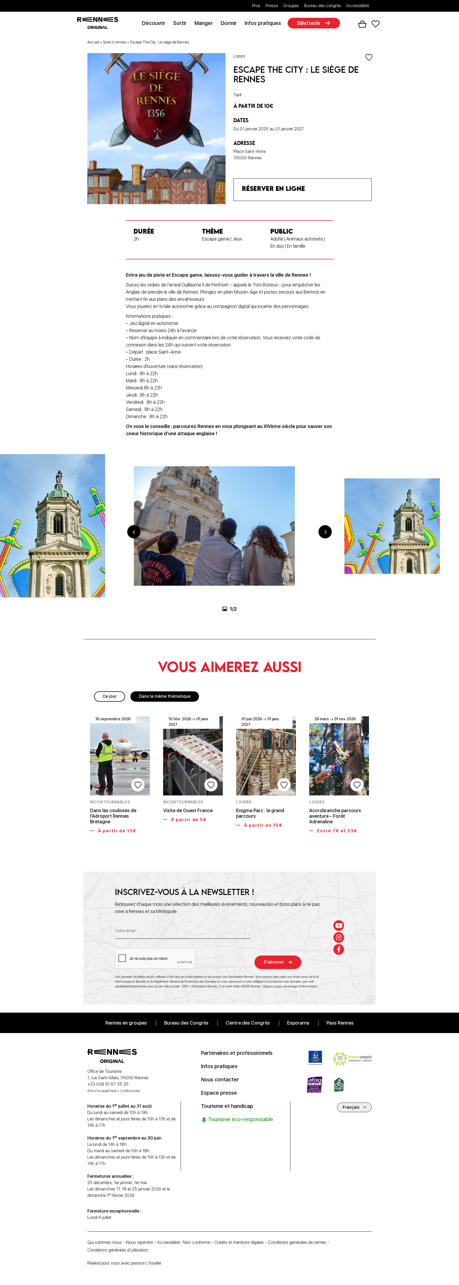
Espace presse (219, 1092)
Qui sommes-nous (104, 1242)
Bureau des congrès (322, 5)
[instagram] (338, 937)
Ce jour (110, 696)
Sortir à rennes (114, 42)
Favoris (375, 24)
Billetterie (308, 23)
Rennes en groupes (126, 1022)
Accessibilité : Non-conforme (183, 1242)
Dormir (229, 23)
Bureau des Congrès (186, 1022)
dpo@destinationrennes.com (134, 986)
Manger (203, 23)
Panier (362, 24)
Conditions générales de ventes (297, 1242)
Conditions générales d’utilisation (117, 1250)
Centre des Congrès (248, 1022)
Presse (272, 5)
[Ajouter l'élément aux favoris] (369, 56)
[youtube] (338, 925)
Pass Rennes (340, 1022)
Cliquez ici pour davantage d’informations (289, 986)
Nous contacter (220, 1079)
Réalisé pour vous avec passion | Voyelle (124, 1263)
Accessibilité (357, 5)
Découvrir (153, 23)
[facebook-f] (338, 949)
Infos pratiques (263, 23)
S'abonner (274, 962)
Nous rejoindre (139, 1242)
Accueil (93, 42)
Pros (256, 5)
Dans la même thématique (164, 696)
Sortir (179, 23)
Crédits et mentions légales (239, 1242)
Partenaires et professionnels (237, 1053)
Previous (134, 531)
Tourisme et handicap (227, 1106)
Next (325, 531)
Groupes (291, 5)
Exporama (298, 1022)
